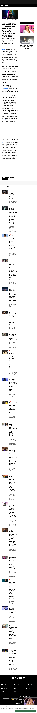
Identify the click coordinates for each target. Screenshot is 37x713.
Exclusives (11, 190)
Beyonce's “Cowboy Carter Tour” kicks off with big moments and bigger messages (26, 46)
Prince (3, 142)
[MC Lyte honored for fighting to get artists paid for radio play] (5, 608)
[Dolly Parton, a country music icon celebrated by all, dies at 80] (5, 334)
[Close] (36, 707)
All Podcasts (3, 687)
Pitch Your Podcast (4, 689)
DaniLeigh (4, 49)
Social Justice (12, 447)
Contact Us (27, 687)
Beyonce (7, 177)
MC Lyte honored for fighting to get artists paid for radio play (13, 611)
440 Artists (3, 692)
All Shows (3, 685)
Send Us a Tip (16, 688)
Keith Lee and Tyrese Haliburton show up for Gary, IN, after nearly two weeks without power (13, 407)
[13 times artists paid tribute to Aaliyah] (5, 192)
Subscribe (27, 685)
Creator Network (4, 691)
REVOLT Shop (28, 689)
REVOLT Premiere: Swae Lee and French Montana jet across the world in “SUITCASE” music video (13, 294)
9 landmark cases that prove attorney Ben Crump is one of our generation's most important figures (13, 385)
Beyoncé (7, 69)
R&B (6, 179)
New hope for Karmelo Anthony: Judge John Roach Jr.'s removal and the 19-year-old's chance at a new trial (13, 563)
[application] (28, 702)
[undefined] (27, 29)
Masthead (15, 687)
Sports (10, 311)
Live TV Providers (4, 688)
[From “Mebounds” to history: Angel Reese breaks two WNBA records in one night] (5, 312)
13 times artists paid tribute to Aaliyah (12, 194)
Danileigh (12, 177)
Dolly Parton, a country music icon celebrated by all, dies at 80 (13, 337)
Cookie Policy (5, 709)
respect (6, 88)
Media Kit (15, 689)
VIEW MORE (27, 48)
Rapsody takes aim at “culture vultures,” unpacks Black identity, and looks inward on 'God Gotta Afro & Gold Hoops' (13, 511)
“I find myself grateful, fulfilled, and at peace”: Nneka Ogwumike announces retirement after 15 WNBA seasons (12, 657)
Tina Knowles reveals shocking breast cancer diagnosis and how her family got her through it (27, 35)
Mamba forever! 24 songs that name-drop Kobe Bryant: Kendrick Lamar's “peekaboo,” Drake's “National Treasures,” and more (12, 484)
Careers (15, 691)
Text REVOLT (28, 688)
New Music (11, 502)
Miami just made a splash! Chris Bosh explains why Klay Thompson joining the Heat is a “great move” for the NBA (13, 431)
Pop (4, 179)
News (3, 21)
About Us (15, 685)
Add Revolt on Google (7, 47)
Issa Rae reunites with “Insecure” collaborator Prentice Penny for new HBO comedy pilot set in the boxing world (13, 242)
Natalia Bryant (5, 119)
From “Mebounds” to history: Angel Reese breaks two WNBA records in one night (12, 317)
